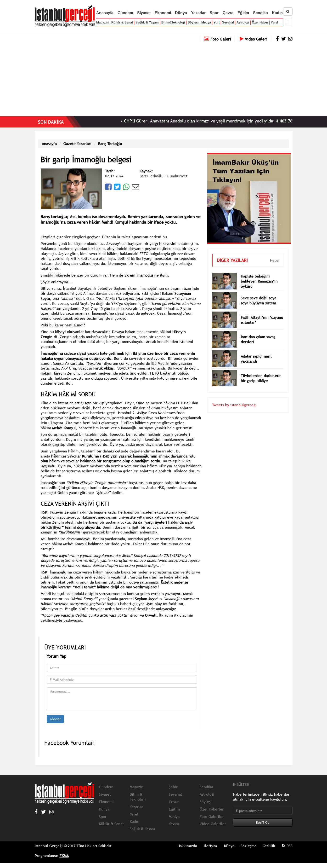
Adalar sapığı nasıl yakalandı (256, 358)
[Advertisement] (163, 77)
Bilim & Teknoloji (138, 797)
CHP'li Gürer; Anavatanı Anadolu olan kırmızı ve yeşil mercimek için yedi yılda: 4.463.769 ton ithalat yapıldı (207, 121)
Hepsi (274, 260)
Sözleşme (249, 845)
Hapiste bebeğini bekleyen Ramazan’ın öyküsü (259, 281)
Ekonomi (163, 13)
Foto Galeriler (212, 816)
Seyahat (228, 22)
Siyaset (144, 13)
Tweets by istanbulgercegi (234, 404)
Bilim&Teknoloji (173, 22)
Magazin (102, 22)
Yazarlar (198, 13)
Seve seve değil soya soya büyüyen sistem (258, 300)
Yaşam (174, 823)
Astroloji (243, 22)
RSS (289, 845)
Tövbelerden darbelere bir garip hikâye (261, 378)
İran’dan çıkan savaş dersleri (258, 339)
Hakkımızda (187, 845)
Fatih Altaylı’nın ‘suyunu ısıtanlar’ (262, 320)
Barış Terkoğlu (110, 143)
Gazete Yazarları (77, 143)
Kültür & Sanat (122, 22)
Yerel (274, 22)
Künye (229, 845)
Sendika (260, 13)
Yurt (217, 22)
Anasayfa (104, 13)
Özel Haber (260, 22)
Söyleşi (193, 22)
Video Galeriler (213, 823)
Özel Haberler (212, 809)
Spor (214, 13)
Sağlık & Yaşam (147, 22)
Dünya (181, 13)
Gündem (125, 13)
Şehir (173, 786)
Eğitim (243, 13)
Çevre (228, 13)
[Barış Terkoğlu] (71, 188)
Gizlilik (269, 845)
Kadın (277, 13)
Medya (206, 22)
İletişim (210, 845)
